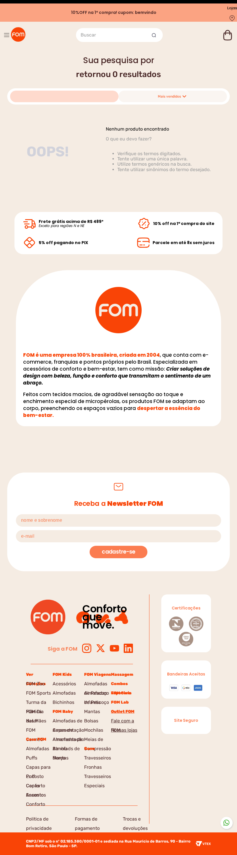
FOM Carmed (34, 731)
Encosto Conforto (35, 777)
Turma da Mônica (36, 703)
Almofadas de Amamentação (68, 722)
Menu (6, 35)
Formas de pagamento (87, 820)
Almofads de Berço (66, 749)
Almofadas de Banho (67, 740)
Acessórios (64, 683)
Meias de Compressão (97, 740)
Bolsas (91, 721)
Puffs (31, 758)
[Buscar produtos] (154, 35)
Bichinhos (63, 702)
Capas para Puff (38, 768)
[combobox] (119, 35)
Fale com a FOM (122, 722)
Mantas (60, 758)
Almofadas (37, 748)
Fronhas (93, 767)
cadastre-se (118, 552)
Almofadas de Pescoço (96, 685)
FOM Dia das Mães (36, 712)
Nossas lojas (124, 730)
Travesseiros (97, 758)
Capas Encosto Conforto (35, 786)
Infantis (92, 702)
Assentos (36, 795)
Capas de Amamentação (68, 731)
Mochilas (93, 730)
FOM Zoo (35, 683)
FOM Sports (38, 693)
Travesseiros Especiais (97, 777)
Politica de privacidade (39, 820)
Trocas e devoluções (135, 820)
